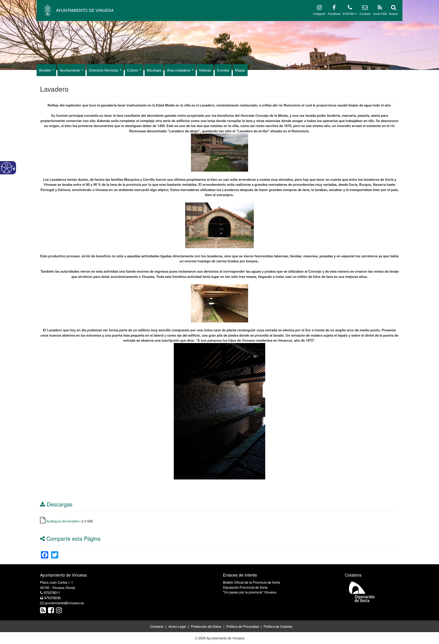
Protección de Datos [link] (206, 626)
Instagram (319, 14)
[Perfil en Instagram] (319, 8)
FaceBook (334, 14)
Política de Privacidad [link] (242, 626)
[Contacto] (365, 8)
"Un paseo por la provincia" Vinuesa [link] (249, 592)
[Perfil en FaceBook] (334, 8)
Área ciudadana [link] (179, 70)
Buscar (393, 14)
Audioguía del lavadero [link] (63, 521)
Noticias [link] (205, 70)
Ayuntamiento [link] (70, 70)
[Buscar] (393, 8)
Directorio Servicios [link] (104, 70)
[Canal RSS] (380, 8)
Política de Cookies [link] (278, 626)
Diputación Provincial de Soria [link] (245, 587)
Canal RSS (380, 14)
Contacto (365, 14)
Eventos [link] (223, 70)
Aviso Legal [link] (177, 626)
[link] (44, 552)
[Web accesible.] (6, 167)
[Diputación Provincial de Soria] (362, 591)
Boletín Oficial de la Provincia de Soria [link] (251, 582)
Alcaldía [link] (45, 70)
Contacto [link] (156, 626)
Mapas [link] (240, 70)
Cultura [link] (133, 70)
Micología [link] (154, 70)
